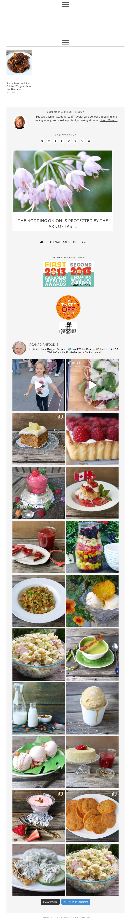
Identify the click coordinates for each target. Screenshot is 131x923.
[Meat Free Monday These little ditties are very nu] (92, 816)
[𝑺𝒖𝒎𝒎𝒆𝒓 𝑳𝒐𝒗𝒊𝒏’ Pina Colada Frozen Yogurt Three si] (92, 601)
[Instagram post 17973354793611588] (92, 385)
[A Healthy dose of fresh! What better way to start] (38, 708)
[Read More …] (109, 120)
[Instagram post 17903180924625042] (38, 385)
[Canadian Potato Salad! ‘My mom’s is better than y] (92, 870)
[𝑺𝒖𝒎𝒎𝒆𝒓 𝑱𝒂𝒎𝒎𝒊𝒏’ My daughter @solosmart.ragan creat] (38, 547)
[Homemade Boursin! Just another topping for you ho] (38, 870)
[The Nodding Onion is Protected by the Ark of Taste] (62, 182)
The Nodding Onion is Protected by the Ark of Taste (63, 223)
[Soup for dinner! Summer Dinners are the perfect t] (92, 654)
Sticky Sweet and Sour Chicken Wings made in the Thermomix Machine (18, 88)
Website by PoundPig (77, 918)
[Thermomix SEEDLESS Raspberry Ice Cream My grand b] (38, 493)
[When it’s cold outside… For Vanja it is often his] (38, 601)
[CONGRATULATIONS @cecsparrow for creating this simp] (38, 439)
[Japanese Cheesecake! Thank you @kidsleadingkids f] (92, 762)
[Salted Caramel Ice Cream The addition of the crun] (92, 708)
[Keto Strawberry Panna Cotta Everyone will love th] (38, 816)
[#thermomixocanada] (92, 493)
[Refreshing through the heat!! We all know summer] (92, 547)
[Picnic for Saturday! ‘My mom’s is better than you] (38, 654)
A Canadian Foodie (65, 23)
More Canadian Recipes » (63, 242)
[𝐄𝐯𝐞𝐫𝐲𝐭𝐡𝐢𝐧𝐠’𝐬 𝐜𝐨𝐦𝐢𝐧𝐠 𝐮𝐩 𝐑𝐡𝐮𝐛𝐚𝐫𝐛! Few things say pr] (38, 762)
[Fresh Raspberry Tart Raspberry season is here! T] (92, 439)
